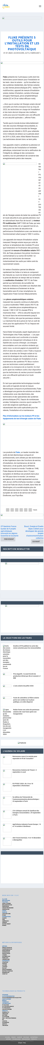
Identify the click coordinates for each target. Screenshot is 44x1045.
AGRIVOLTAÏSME (6, 999)
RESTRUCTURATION (7, 971)
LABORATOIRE (6, 959)
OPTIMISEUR (5, 1022)
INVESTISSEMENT (7, 969)
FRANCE (13, 1037)
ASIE (3, 919)
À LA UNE (4, 899)
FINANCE (4, 963)
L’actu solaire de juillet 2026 (23, 686)
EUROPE (4, 918)
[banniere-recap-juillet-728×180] (22, 67)
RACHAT (4, 968)
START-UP (4, 974)
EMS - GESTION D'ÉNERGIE (9, 1018)
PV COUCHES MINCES (8, 1006)
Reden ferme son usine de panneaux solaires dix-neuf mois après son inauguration (26, 712)
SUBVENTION (5, 909)
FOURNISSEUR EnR (7, 949)
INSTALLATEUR (6, 953)
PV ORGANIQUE (6, 1007)
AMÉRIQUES (5, 921)
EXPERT (4, 910)
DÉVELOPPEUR (6, 950)
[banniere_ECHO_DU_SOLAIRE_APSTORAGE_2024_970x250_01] (22, 22)
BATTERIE (4, 1015)
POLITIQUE (5, 902)
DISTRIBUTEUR (6, 956)
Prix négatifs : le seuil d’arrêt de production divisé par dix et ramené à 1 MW (27, 676)
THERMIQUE (5, 1002)
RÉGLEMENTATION (7, 905)
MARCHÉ (4, 912)
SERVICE (4, 1024)
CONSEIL (4, 955)
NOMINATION (5, 972)
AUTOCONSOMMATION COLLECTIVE (11, 997)
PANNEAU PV (5, 1012)
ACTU (27, 53)
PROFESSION (5, 906)
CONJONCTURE (6, 913)
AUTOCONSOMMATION (8, 996)
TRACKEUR (5, 1025)
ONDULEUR (5, 1013)
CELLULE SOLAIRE (7, 1009)
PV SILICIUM (5, 1005)
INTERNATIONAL (6, 916)
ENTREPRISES (5, 960)
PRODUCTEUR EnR (7, 947)
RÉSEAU (4, 1000)
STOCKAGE (5, 994)
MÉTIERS (4, 946)
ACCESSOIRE (19, 53)
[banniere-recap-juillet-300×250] (22, 564)
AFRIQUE (4, 922)
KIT (3, 1019)
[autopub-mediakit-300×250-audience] (22, 606)
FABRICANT (35, 53)
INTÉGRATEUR (6, 952)
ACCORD (4, 965)
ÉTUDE (4, 915)
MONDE (4, 925)
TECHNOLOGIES (6, 1003)
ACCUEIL (7, 1037)
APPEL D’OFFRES (6, 903)
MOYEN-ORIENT (6, 924)
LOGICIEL (4, 1021)
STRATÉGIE (5, 962)
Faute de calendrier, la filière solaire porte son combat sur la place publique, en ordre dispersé (26, 700)
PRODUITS (5, 1010)
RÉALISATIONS (6, 900)
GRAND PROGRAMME (7, 907)
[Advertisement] (22, 869)
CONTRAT (4, 966)
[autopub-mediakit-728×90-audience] (22, 516)
